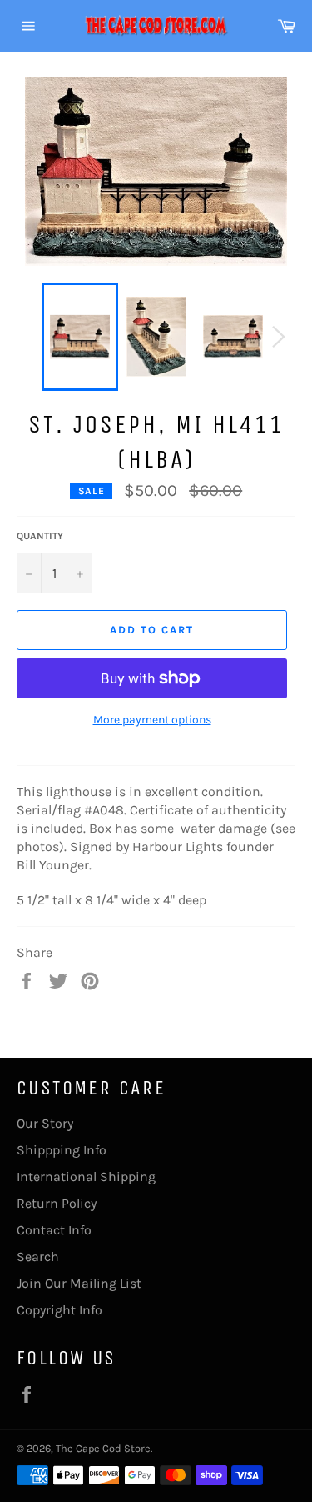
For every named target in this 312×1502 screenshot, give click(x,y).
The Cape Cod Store (103, 1448)
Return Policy (57, 1203)
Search (38, 1256)
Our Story (45, 1123)
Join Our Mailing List (79, 1283)
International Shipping (86, 1176)
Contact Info (54, 1230)
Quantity (40, 536)
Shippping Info (61, 1150)
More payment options (152, 720)
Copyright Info (59, 1310)
